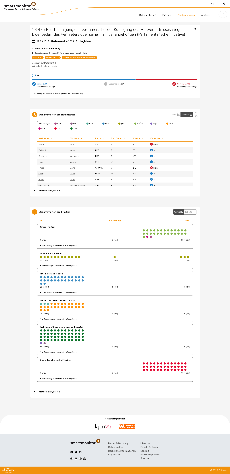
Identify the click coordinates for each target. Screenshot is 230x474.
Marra (41, 144)
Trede (41, 167)
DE (211, 4)
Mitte (171, 123)
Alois (72, 173)
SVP (75, 128)
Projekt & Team (149, 447)
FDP (107, 123)
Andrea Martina (77, 185)
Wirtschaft (37, 66)
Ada (72, 144)
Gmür (40, 173)
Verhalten (155, 138)
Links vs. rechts (50, 66)
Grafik (173, 114)
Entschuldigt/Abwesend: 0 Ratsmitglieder (59, 245)
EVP (91, 123)
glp (122, 123)
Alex (72, 150)
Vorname (74, 138)
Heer (40, 162)
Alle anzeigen (44, 123)
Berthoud (42, 156)
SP (58, 128)
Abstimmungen (186, 15)
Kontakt (144, 450)
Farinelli (42, 150)
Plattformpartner (150, 454)
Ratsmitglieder (147, 15)
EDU (75, 123)
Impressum (114, 454)
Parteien (166, 15)
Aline (72, 167)
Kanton (136, 138)
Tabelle (185, 114)
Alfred (73, 162)
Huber (41, 179)
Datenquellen (115, 447)
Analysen (206, 15)
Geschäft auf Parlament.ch (44, 62)
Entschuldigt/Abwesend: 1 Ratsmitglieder (59, 292)
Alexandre (75, 156)
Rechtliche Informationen (122, 450)
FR (215, 4)
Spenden (145, 458)
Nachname (43, 138)
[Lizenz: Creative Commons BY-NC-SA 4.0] (78, 459)
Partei (98, 138)
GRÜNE (140, 123)
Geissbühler (44, 185)
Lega (155, 123)
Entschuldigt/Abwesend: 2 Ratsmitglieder (59, 319)
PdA (43, 128)
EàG (59, 123)
